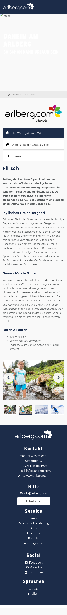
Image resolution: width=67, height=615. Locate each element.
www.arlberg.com (37, 475)
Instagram (36, 572)
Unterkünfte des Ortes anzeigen (31, 144)
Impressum (34, 518)
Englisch (34, 593)
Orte (24, 94)
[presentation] (8, 378)
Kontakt (33, 538)
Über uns (33, 533)
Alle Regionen (33, 543)
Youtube (36, 567)
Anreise (16, 156)
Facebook (36, 562)
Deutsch (34, 588)
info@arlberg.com (38, 470)
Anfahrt (35, 501)
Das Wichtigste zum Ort (26, 133)
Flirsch (32, 94)
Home (16, 94)
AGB (34, 528)
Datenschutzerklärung (33, 523)
